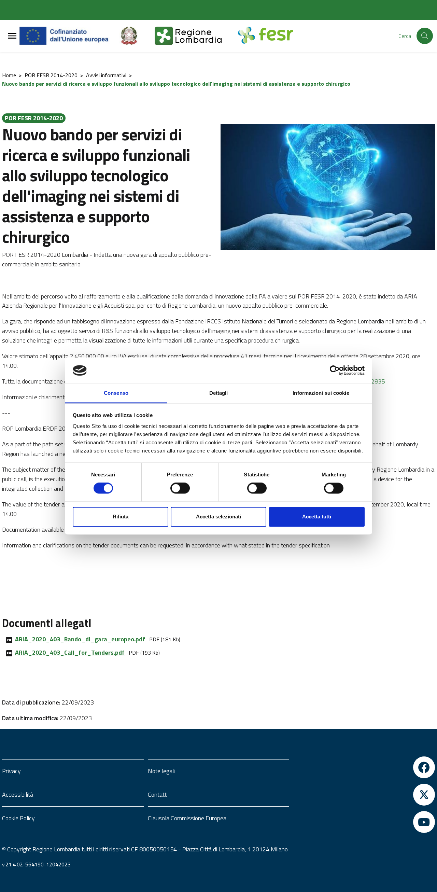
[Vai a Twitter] (364, 794)
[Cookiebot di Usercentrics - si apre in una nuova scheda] (335, 370)
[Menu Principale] (12, 36)
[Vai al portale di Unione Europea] (69, 36)
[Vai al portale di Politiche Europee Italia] (137, 36)
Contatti (158, 794)
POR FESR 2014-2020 (51, 75)
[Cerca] (425, 36)
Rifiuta (120, 516)
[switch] (180, 488)
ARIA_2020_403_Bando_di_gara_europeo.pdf (80, 639)
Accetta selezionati (218, 516)
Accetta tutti (316, 516)
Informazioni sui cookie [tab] (321, 393)
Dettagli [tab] (218, 393)
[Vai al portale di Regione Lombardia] (196, 36)
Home (9, 75)
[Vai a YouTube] (364, 822)
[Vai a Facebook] (364, 767)
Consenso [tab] (116, 393)
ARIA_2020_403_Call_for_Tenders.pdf (70, 652)
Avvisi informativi (106, 75)
